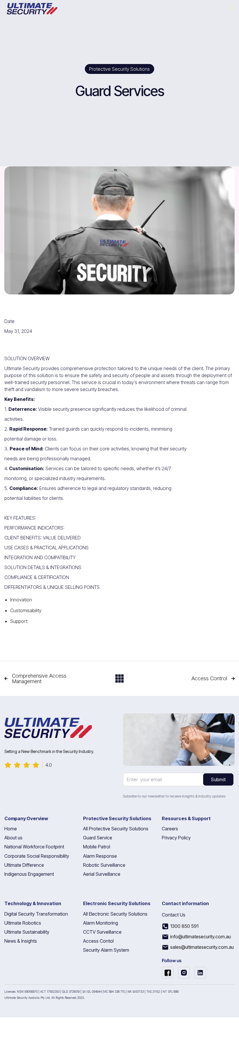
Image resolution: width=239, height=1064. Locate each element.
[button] (233, 8)
